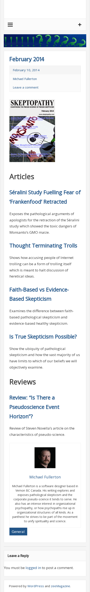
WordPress (35, 586)
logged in (33, 567)
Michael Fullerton (25, 79)
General (18, 531)
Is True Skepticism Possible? (43, 336)
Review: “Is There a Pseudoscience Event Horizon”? (34, 407)
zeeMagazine (60, 586)
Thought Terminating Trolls (43, 245)
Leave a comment (26, 87)
